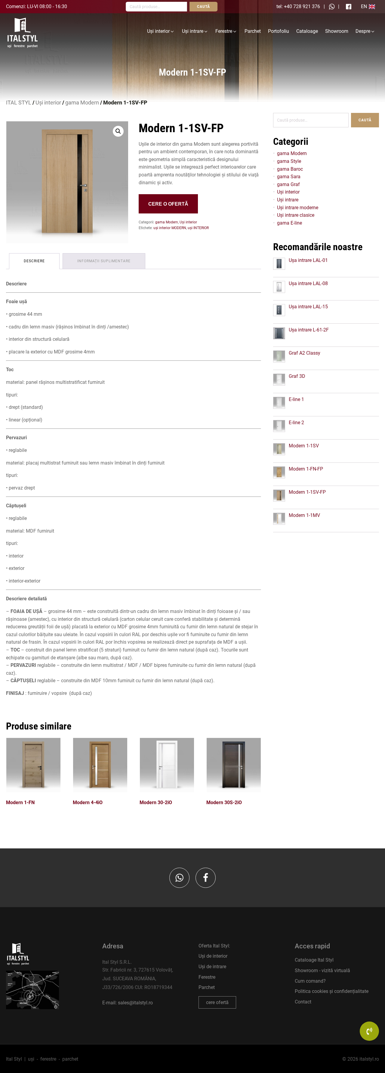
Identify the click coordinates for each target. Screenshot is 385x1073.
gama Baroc (290, 169)
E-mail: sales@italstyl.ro (127, 1003)
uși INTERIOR (198, 228)
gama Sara (288, 176)
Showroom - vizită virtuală (322, 970)
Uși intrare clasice (295, 215)
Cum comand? (310, 981)
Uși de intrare (212, 966)
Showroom (336, 31)
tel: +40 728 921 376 (298, 6)
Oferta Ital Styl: (214, 946)
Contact (303, 1002)
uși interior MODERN (169, 228)
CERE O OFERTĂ (168, 204)
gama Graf (288, 184)
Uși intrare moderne (297, 207)
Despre (363, 31)
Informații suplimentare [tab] (104, 261)
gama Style (289, 161)
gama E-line (289, 223)
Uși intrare (192, 31)
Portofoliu (278, 31)
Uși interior (158, 31)
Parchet (253, 31)
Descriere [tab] (34, 261)
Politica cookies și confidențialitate (331, 991)
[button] (118, 131)
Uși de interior (213, 956)
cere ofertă (217, 1002)
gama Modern (82, 102)
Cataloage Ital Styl (314, 960)
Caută (365, 120)
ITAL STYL (18, 102)
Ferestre (223, 31)
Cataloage (307, 31)
